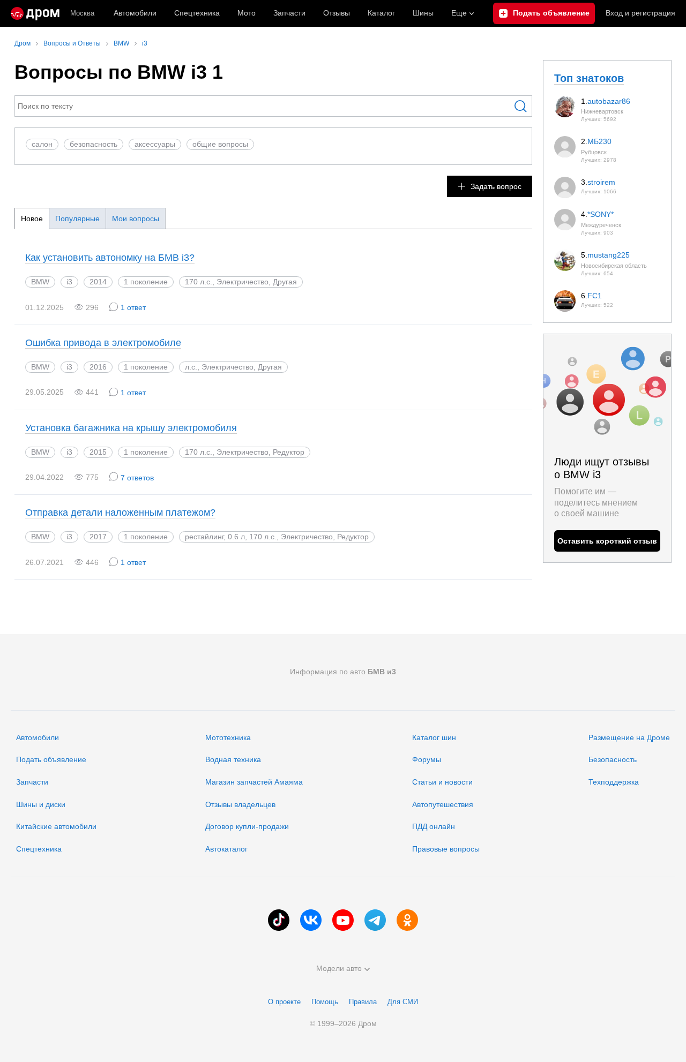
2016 (98, 367)
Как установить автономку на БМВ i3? (110, 257)
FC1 (594, 295)
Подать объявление (51, 759)
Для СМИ (402, 1002)
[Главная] (35, 13)
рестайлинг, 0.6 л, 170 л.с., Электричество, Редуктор (277, 536)
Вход (640, 13)
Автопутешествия (442, 804)
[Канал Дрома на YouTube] (343, 920)
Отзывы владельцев (240, 804)
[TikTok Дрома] (278, 920)
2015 (98, 452)
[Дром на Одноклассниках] (407, 920)
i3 (69, 281)
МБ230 (599, 141)
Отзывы (336, 13)
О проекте (284, 1002)
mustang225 (608, 255)
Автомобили (135, 13)
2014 (98, 281)
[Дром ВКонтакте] (311, 920)
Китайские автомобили (56, 826)
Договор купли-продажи (247, 826)
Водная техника (233, 759)
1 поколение (146, 281)
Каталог (381, 13)
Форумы (426, 759)
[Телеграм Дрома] (375, 920)
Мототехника (228, 737)
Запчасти (289, 13)
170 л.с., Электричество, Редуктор (244, 452)
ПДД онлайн (433, 826)
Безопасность (612, 759)
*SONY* (600, 214)
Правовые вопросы (446, 849)
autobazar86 (608, 101)
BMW (40, 281)
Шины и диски (40, 804)
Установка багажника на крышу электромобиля (131, 428)
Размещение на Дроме (629, 737)
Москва (82, 13)
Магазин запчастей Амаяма (254, 782)
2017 (98, 536)
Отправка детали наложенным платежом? (120, 512)
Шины (423, 13)
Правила (363, 1002)
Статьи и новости (442, 782)
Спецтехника (39, 849)
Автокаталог (226, 849)
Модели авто (339, 968)
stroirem (601, 182)
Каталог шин (434, 737)
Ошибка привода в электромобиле (103, 342)
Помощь (324, 1002)
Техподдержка (613, 782)
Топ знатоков (589, 78)
